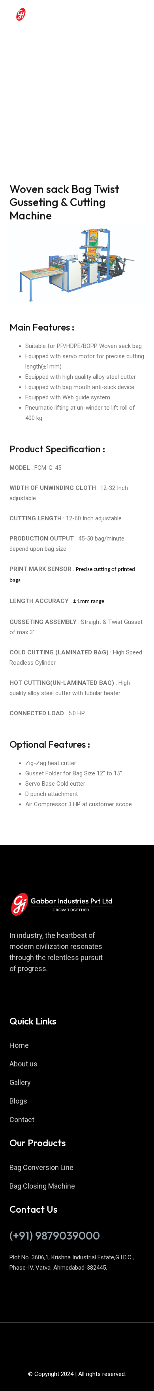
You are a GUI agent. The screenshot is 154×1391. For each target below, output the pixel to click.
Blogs (18, 1101)
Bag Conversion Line (41, 1167)
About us (23, 1064)
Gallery (20, 1082)
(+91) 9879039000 (54, 1235)
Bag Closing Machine (42, 1186)
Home (19, 1045)
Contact (21, 1119)
